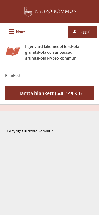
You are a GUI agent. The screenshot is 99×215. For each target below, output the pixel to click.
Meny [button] (16, 31)
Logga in (83, 31)
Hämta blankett (49, 93)
